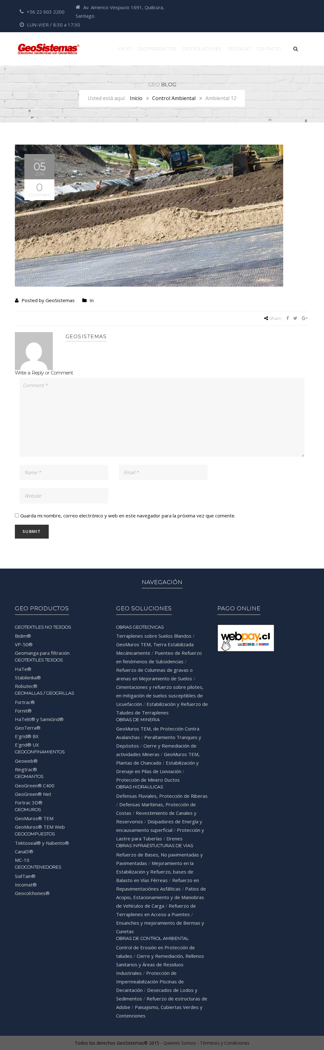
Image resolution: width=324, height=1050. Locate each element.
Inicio (124, 48)
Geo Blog (239, 48)
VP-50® (24, 644)
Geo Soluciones (201, 48)
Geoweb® (26, 761)
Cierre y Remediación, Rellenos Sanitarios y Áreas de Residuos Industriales (160, 964)
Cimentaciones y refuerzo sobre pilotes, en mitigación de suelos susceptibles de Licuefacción (159, 695)
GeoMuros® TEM (34, 818)
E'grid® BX (27, 736)
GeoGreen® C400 (34, 785)
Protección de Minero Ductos (148, 780)
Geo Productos (157, 48)
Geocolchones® (32, 893)
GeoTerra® (27, 728)
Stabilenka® (28, 677)
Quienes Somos (179, 1043)
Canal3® (24, 851)
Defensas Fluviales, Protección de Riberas (162, 796)
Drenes (174, 838)
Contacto (269, 48)
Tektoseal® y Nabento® (42, 843)
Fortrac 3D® (28, 802)
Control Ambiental (174, 98)
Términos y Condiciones (224, 1043)
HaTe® (23, 669)
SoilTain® (25, 876)
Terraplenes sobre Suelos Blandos (153, 636)
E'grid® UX (27, 745)
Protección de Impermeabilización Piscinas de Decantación (150, 981)
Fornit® (23, 710)
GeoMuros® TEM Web (40, 827)
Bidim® (23, 636)
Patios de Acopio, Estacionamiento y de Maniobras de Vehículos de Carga (161, 897)
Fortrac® (25, 702)
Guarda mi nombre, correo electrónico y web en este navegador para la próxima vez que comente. (127, 515)
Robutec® (26, 686)
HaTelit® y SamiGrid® (39, 719)
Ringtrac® (26, 769)
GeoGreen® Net (33, 794)
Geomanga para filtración (42, 653)
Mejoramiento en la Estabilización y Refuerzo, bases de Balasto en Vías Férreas (155, 871)
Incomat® (26, 884)
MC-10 (22, 860)
